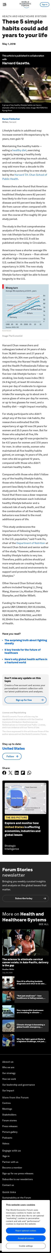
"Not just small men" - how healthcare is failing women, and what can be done (30, 998)
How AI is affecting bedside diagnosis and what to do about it (31, 983)
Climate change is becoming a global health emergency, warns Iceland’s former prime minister (31, 1028)
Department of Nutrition (30, 543)
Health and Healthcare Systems (24, 16)
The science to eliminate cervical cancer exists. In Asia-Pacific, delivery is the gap (25, 962)
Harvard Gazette (15, 63)
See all (44, 924)
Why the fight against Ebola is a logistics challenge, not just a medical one (31, 1041)
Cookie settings (26, 1246)
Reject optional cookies (25, 1230)
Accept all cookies (26, 1238)
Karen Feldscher (11, 119)
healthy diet (19, 150)
